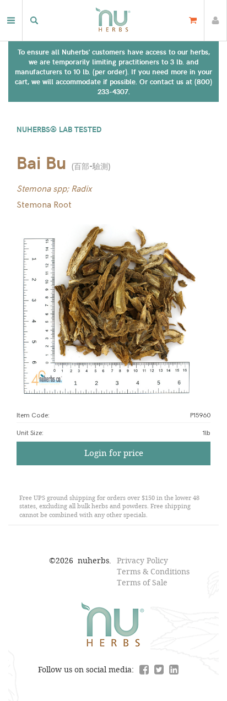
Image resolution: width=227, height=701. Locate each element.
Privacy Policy (142, 560)
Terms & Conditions (153, 571)
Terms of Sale (142, 582)
